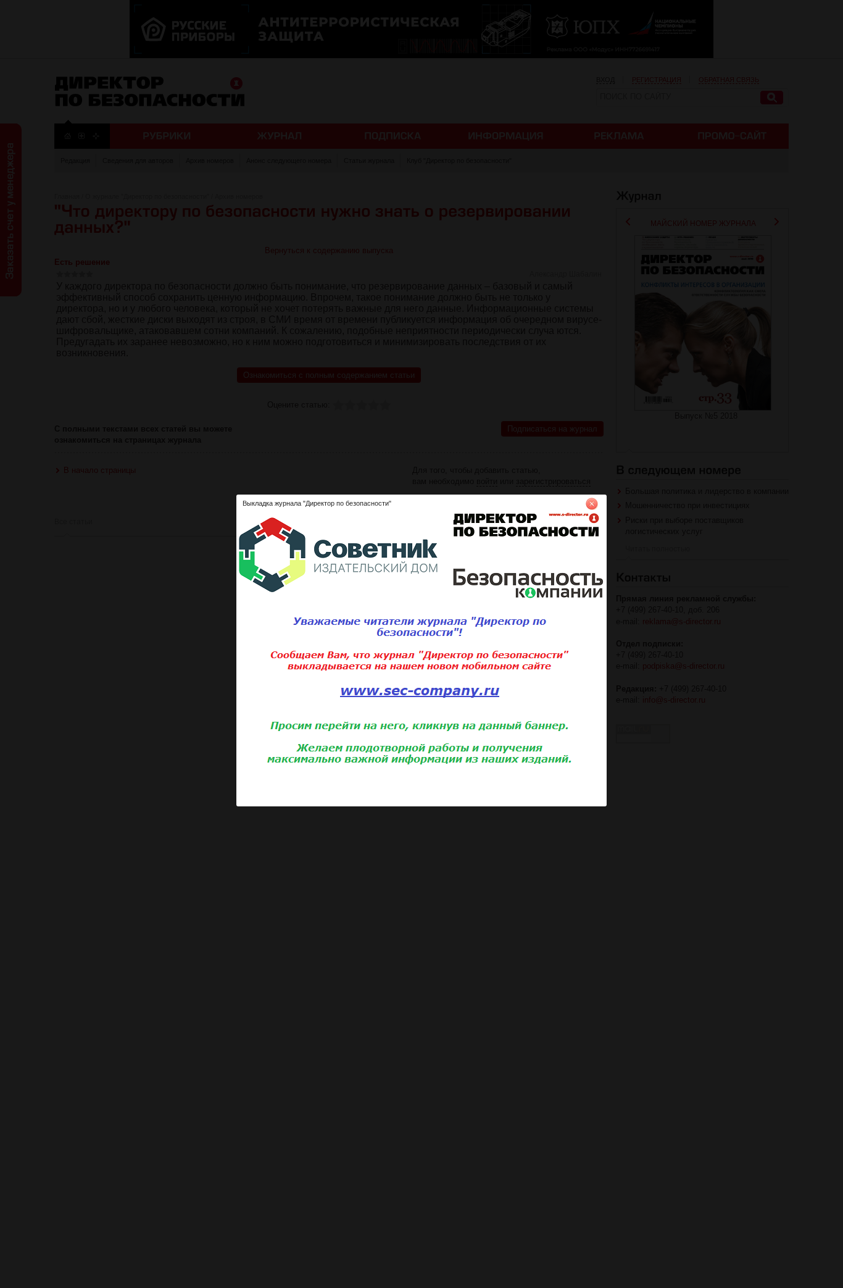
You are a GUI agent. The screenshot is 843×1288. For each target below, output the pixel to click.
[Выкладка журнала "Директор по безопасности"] (421, 804)
